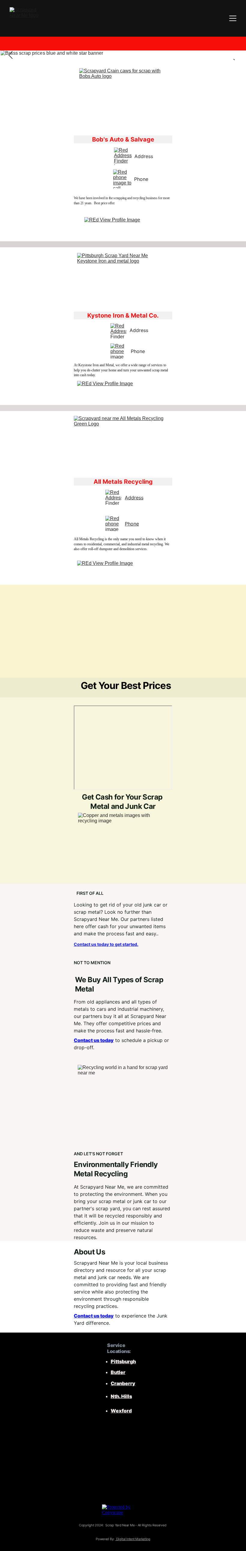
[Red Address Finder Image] (123, 156)
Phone (132, 524)
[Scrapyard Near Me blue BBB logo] (143, 1477)
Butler (118, 1372)
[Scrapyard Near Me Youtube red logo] (123, 1449)
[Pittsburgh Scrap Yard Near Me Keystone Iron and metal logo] (123, 278)
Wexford (121, 1411)
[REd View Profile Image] (123, 227)
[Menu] (232, 18)
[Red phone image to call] (123, 178)
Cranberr (121, 1383)
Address (134, 498)
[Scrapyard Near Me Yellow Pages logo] (154, 1449)
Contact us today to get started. (106, 944)
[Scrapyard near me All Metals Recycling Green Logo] (123, 444)
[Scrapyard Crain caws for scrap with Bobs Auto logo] (123, 99)
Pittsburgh (123, 1361)
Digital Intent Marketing (132, 1539)
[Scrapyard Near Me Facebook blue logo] (88, 1449)
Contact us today (94, 1040)
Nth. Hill (120, 1396)
